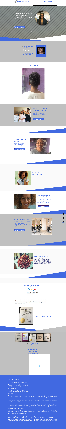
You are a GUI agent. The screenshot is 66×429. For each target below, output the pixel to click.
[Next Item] (49, 337)
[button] (49, 24)
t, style (29, 419)
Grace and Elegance (24, 1)
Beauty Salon (17, 379)
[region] (41, 51)
